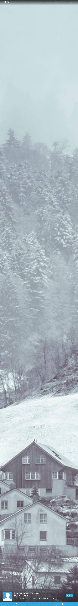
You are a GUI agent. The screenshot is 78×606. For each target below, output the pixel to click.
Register (72, 2)
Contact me (69, 595)
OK (61, 604)
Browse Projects (54, 2)
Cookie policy (54, 604)
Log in (66, 2)
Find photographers (45, 2)
